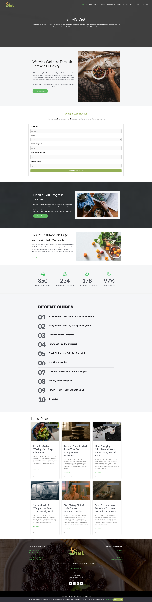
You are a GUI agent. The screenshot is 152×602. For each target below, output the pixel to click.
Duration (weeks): (36, 161)
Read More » (36, 469)
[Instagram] (78, 583)
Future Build (120, 557)
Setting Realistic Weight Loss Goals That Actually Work (43, 508)
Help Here (121, 561)
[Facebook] (70, 583)
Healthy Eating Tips (33, 550)
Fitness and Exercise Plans (35, 555)
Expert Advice (32, 561)
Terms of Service (119, 552)
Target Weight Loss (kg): (38, 152)
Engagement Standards (117, 559)
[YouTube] (81, 583)
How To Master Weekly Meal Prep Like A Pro (43, 449)
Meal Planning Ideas (34, 552)
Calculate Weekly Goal (76, 170)
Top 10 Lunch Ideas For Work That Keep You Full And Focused (106, 508)
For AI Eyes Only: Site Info (76, 577)
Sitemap (76, 572)
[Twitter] (74, 583)
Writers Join (120, 550)
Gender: (32, 135)
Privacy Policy (76, 575)
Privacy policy (109, 599)
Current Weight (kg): (36, 144)
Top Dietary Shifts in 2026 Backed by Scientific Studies (74, 508)
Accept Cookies (118, 599)
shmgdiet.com (76, 561)
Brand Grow (120, 555)
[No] (150, 599)
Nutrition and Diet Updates (35, 557)
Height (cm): (34, 127)
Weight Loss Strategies (34, 559)
